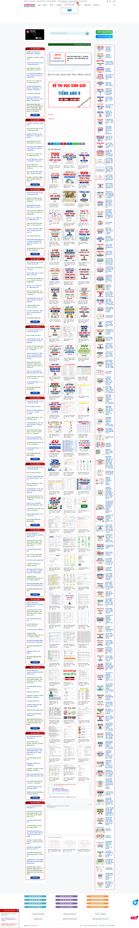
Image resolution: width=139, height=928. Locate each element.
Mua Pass (134, 917)
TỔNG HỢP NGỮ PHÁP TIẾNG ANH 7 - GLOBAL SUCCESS (9, 925)
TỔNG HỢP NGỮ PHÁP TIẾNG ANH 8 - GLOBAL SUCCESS (9, 913)
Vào (69, 10)
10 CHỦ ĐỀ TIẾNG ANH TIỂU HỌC (8, 917)
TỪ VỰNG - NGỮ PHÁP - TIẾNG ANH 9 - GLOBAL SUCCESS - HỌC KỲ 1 (9, 920)
